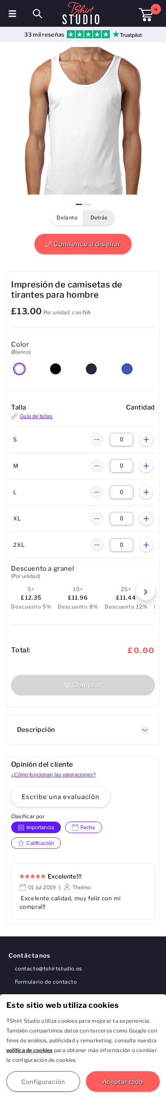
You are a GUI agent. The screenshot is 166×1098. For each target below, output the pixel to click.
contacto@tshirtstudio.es (48, 968)
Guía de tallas (36, 416)
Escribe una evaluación (61, 797)
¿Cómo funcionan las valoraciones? (53, 775)
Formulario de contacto (46, 982)
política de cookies (29, 1050)
